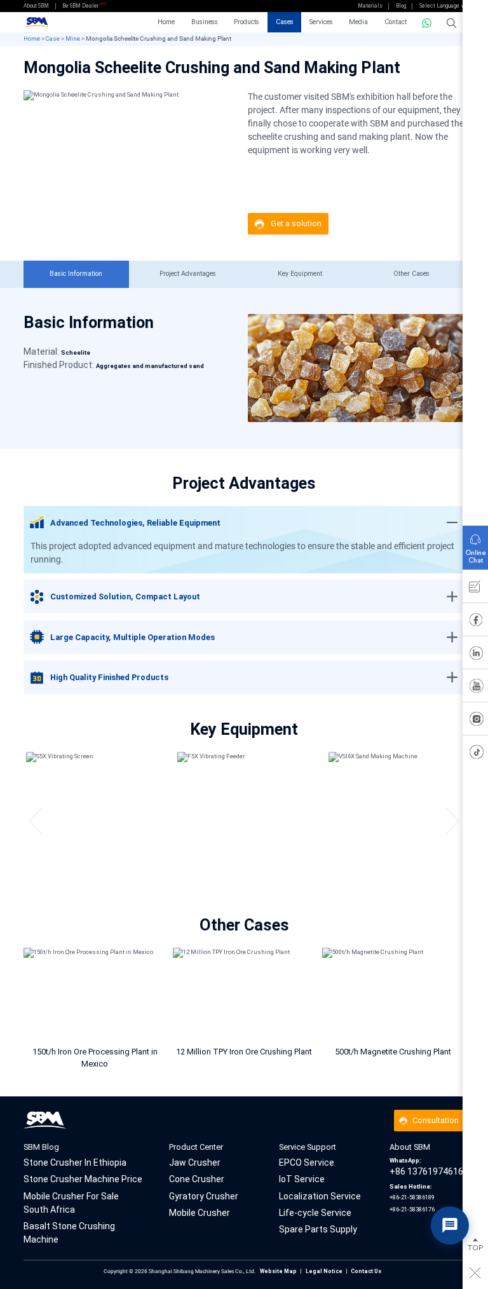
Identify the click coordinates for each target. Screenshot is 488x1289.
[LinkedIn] (475, 655)
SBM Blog (41, 1147)
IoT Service (302, 1179)
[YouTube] (475, 688)
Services (321, 22)
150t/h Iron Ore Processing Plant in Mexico (95, 1057)
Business (204, 22)
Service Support (307, 1147)
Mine (72, 38)
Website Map (278, 1271)
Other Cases (411, 273)
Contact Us (366, 1271)
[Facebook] (475, 622)
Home (166, 22)
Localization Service (320, 1196)
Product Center (196, 1147)
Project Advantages (187, 273)
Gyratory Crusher (203, 1196)
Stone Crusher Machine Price (83, 1179)
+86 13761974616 (426, 1166)
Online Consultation (475, 544)
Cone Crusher (196, 1179)
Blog (401, 6)
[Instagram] (475, 721)
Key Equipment (300, 273)
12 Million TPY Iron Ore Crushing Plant (244, 1051)
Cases (285, 22)
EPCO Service (306, 1162)
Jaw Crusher (194, 1162)
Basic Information (76, 273)
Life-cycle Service (315, 1213)
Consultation (435, 1120)
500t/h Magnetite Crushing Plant (393, 1051)
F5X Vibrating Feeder (244, 877)
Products (246, 22)
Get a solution (296, 223)
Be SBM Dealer (80, 6)
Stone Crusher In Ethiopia (75, 1162)
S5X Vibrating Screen (93, 877)
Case (53, 38)
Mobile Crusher (199, 1213)
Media (358, 22)
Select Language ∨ (441, 6)
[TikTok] (475, 754)
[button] (36, 821)
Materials (370, 6)
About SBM (36, 6)
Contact (395, 22)
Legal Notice (324, 1271)
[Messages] (475, 589)
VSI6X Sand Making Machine (395, 877)
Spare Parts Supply (318, 1229)
